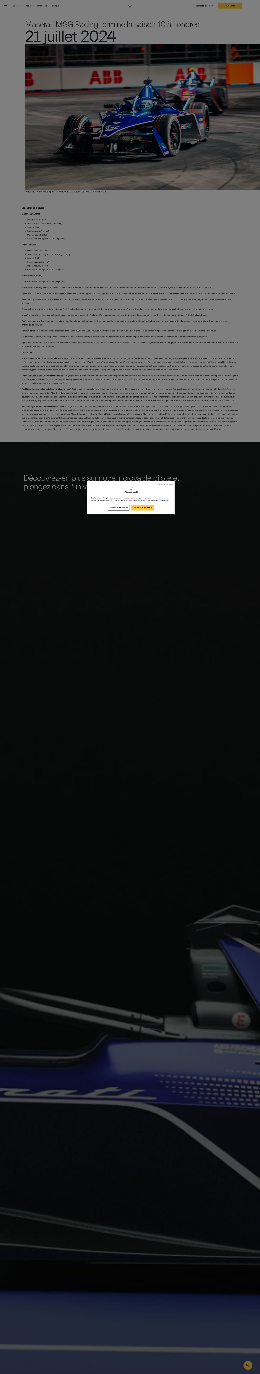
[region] (131, 498)
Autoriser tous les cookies (142, 507)
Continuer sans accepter (165, 484)
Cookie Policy (164, 500)
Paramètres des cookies (119, 507)
